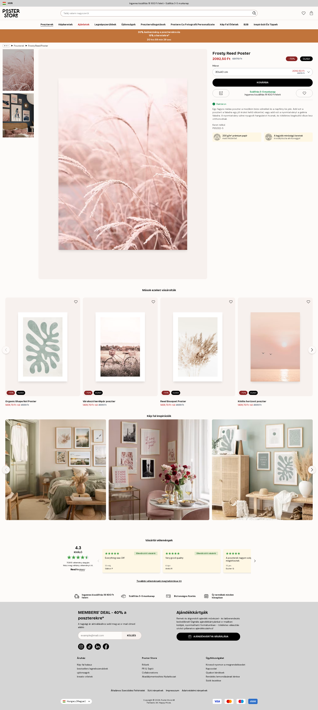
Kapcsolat (211, 668)
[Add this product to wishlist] (304, 93)
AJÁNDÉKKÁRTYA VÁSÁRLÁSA (210, 636)
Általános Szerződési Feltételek (128, 690)
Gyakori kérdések (215, 672)
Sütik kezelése (213, 680)
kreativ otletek (85, 676)
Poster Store (166, 700)
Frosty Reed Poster (38, 45)
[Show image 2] (18, 115)
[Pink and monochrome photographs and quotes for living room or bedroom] (159, 469)
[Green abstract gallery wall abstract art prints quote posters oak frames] (262, 469)
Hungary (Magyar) (76, 701)
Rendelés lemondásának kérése (223, 676)
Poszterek (19, 45)
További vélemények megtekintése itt (159, 581)
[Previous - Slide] (6, 350)
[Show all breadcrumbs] (6, 45)
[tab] (303, 13)
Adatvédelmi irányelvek (194, 690)
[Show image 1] (18, 70)
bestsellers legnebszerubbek (92, 668)
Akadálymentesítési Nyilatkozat (159, 676)
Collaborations (150, 672)
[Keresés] (254, 13)
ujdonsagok (83, 672)
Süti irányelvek (155, 690)
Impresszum (172, 690)
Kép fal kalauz (84, 664)
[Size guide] (220, 93)
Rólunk (145, 664)
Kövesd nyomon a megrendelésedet (225, 664)
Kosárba (262, 82)
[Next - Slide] (312, 350)
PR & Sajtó (148, 668)
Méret (215, 65)
